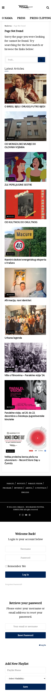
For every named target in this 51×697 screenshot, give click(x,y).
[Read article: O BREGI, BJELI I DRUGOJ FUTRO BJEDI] (25, 89)
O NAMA (7, 18)
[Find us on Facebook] (19, 515)
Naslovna (8, 26)
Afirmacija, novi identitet (18, 300)
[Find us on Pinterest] (29, 515)
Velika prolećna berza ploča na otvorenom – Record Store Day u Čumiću (22, 460)
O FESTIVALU (40, 488)
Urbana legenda (13, 337)
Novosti (10, 101)
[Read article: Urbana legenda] (25, 320)
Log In (43, 645)
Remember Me (17, 566)
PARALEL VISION (35, 483)
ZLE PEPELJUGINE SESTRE (18, 184)
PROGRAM (7, 488)
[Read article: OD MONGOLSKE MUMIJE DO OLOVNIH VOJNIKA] (25, 126)
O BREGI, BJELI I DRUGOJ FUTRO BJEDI (25, 106)
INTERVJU (18, 488)
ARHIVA (29, 488)
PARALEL (10, 483)
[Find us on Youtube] (26, 515)
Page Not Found (20, 26)
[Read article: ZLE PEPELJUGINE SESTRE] (25, 167)
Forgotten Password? (13, 584)
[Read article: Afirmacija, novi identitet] (25, 282)
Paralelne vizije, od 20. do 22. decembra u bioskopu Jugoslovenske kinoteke (24, 416)
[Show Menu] (3, 7)
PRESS (21, 18)
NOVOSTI (21, 483)
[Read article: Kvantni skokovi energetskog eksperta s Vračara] (25, 242)
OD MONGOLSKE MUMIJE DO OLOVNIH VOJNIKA (20, 145)
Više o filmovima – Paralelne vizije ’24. (25, 375)
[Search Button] (47, 7)
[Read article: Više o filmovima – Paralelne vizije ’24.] (25, 357)
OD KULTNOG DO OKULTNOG (21, 222)
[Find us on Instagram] (23, 515)
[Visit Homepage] (25, 7)
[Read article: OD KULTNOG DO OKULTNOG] (25, 204)
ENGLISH (25, 492)
